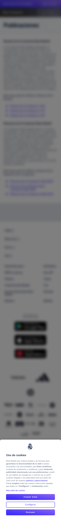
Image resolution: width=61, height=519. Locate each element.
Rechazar (30, 512)
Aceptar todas (30, 497)
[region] (30, 479)
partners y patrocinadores (37, 480)
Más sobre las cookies (15, 490)
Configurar (30, 504)
